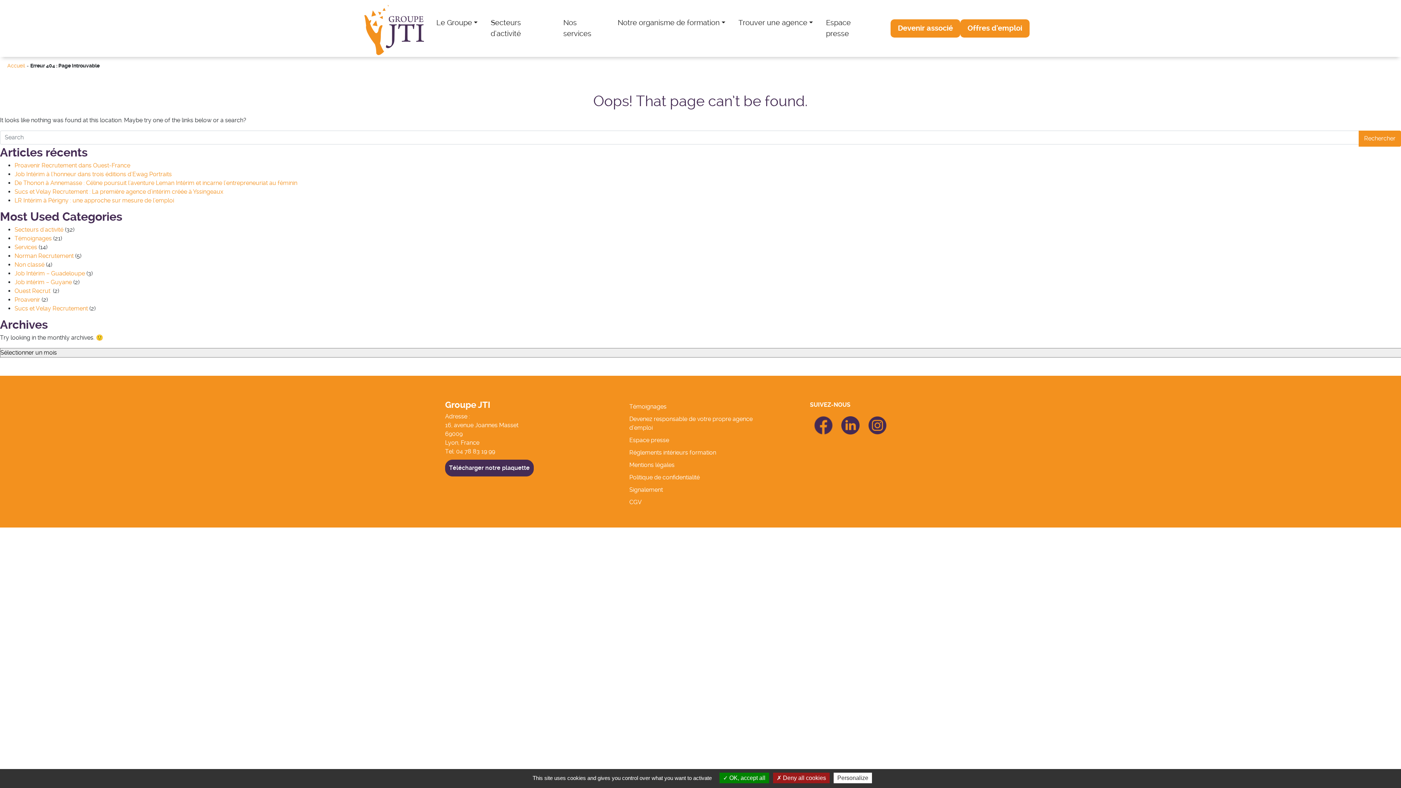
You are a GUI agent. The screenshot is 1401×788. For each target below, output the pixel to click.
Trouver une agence (772, 22)
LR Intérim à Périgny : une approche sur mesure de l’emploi (94, 200)
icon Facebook (823, 419)
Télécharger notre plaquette (489, 467)
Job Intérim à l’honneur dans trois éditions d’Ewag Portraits (93, 174)
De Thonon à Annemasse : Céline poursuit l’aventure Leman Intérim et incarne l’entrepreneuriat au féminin (156, 182)
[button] (925, 28)
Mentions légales (652, 464)
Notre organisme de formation (669, 22)
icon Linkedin (850, 420)
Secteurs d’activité (506, 28)
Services (26, 247)
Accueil (16, 66)
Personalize (852, 778)
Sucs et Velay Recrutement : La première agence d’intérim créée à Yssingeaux (119, 191)
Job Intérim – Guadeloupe (50, 273)
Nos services (577, 28)
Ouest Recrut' (33, 290)
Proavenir (27, 299)
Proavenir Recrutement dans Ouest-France (72, 165)
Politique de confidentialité (664, 477)
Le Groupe (454, 22)
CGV (635, 502)
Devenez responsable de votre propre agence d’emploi (691, 423)
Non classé (30, 264)
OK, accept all (746, 778)
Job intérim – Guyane (43, 282)
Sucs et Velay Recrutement (51, 308)
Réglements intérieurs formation (672, 452)
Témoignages (33, 238)
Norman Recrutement (44, 255)
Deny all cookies (803, 778)
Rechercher (1380, 138)
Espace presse (838, 28)
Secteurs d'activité (39, 229)
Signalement (646, 489)
